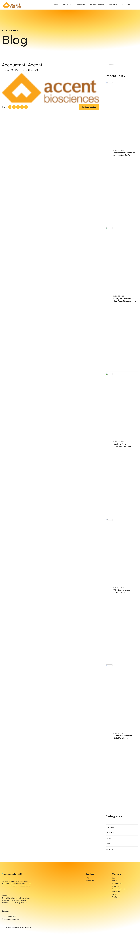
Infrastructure (117, 883)
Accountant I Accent (22, 64)
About (114, 881)
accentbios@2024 (30, 70)
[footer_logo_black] (12, 876)
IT (106, 822)
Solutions (109, 844)
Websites (110, 849)
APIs (87, 878)
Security (109, 838)
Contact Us (116, 897)
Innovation (113, 5)
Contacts (126, 5)
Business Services (97, 5)
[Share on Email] (26, 107)
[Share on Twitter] (14, 107)
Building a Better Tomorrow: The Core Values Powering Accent (123, 446)
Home (55, 5)
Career (114, 894)
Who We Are (67, 5)
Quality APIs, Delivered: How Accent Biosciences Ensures (123, 300)
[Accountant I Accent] (50, 88)
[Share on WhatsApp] (22, 107)
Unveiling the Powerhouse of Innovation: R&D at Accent (124, 155)
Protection (110, 833)
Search (136, 64)
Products (81, 5)
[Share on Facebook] (10, 107)
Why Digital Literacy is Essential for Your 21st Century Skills (122, 592)
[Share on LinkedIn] (18, 107)
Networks (110, 827)
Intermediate (90, 881)
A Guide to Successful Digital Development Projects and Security (122, 738)
